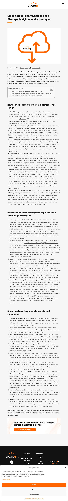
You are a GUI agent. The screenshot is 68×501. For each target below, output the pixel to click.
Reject (34, 489)
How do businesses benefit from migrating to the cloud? (26, 91)
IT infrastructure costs (39, 116)
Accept (34, 484)
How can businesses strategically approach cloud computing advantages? (32, 93)
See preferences (34, 494)
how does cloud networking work (27, 410)
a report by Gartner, (29, 130)
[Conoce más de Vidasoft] (34, 433)
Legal (40, 461)
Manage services (6, 479)
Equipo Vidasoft (35, 68)
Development (24, 68)
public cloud (22, 119)
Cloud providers (36, 126)
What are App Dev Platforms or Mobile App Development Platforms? (26, 463)
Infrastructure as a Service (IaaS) (35, 243)
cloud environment (33, 229)
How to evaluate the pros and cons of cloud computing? (26, 95)
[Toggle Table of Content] (51, 89)
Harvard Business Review (38, 167)
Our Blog (26, 454)
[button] (65, 468)
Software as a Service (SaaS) (25, 245)
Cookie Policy (28, 498)
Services (40, 463)
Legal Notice (34, 498)
